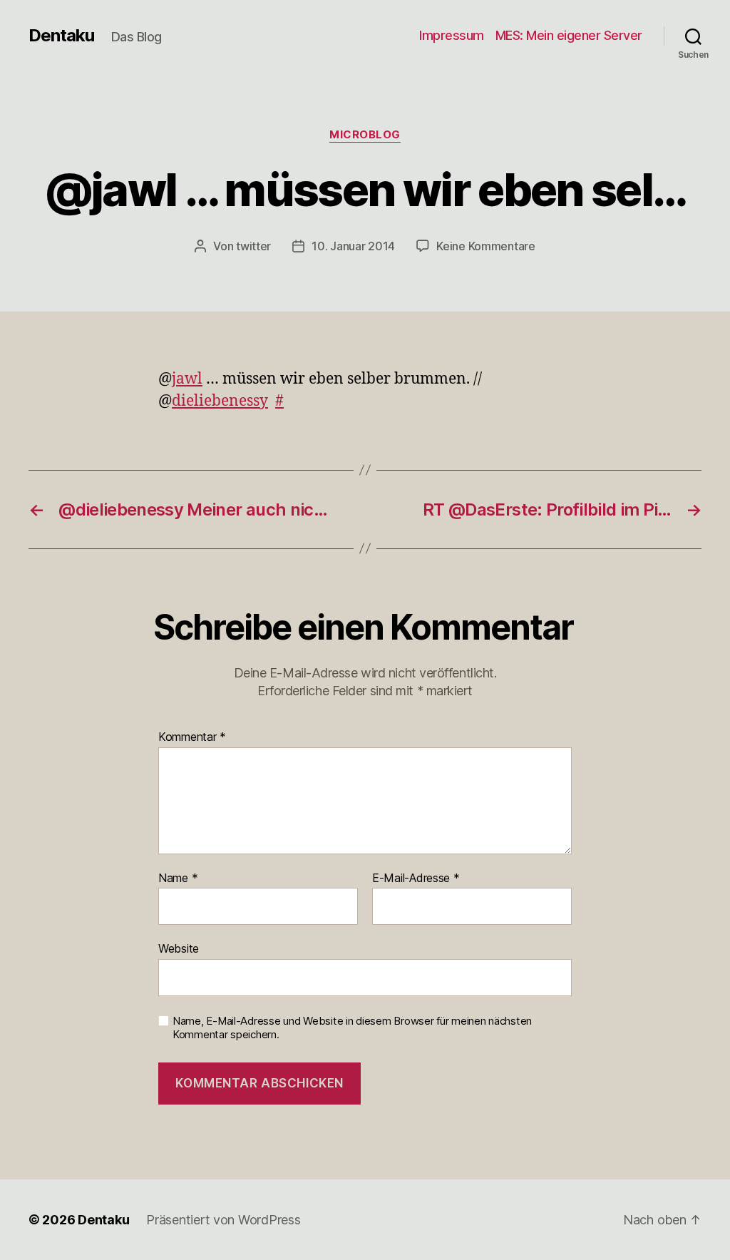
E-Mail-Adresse (416, 878)
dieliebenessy (220, 401)
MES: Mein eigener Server (568, 35)
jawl (187, 379)
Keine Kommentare (485, 246)
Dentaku (61, 35)
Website (178, 948)
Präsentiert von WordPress (223, 1219)
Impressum (451, 35)
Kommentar (192, 737)
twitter (253, 246)
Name (177, 878)
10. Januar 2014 (353, 246)
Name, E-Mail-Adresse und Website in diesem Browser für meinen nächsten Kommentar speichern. (352, 1028)
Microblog (365, 134)
